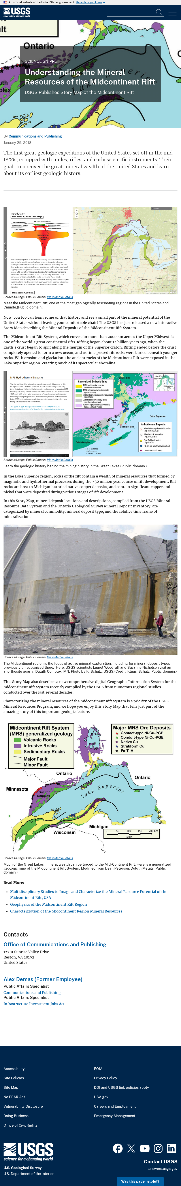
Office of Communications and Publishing (55, 944)
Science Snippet (42, 61)
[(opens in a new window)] (118, 1148)
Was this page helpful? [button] (140, 1181)
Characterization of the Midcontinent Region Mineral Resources (66, 911)
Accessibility (14, 1069)
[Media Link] (90, 251)
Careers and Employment (115, 1107)
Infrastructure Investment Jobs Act (34, 1004)
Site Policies (14, 1078)
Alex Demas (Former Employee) (43, 979)
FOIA (98, 1069)
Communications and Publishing (35, 136)
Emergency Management (114, 1116)
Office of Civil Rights (20, 1125)
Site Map (11, 1088)
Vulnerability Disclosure (23, 1107)
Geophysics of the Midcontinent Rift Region (48, 904)
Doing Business (16, 1116)
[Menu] (172, 12)
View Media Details (60, 297)
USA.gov (101, 1097)
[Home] (17, 16)
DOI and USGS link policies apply (121, 1088)
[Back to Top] (165, 1170)
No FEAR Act (14, 1097)
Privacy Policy (105, 1078)
